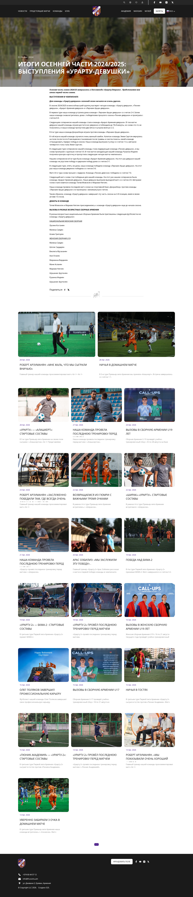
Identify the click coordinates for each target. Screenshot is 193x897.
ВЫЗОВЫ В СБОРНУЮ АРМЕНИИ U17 (96, 690)
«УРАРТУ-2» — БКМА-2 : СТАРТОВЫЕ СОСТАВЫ (42, 626)
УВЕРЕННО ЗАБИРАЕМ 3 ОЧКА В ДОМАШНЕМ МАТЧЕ (40, 822)
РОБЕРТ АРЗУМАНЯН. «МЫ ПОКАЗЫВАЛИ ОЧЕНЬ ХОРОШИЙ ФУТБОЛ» (147, 757)
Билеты (159, 11)
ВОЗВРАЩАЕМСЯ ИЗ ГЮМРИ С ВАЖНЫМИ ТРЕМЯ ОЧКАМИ (92, 497)
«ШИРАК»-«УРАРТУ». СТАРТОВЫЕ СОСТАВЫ (146, 497)
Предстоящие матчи (40, 11)
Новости (22, 11)
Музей (148, 11)
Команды (57, 11)
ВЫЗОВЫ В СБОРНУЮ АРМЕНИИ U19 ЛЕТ (149, 431)
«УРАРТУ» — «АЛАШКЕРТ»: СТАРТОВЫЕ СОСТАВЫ (36, 431)
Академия (126, 11)
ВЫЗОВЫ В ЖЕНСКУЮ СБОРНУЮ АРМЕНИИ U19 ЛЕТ (146, 626)
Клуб (67, 11)
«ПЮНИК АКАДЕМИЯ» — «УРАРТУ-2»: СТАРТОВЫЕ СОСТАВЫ (43, 757)
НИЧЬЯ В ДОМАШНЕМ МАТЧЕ (118, 365)
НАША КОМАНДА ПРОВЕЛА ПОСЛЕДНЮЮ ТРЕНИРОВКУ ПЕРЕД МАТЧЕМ (95, 432)
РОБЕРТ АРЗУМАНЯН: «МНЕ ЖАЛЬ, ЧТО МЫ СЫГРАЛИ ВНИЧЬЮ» (53, 366)
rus (171, 11)
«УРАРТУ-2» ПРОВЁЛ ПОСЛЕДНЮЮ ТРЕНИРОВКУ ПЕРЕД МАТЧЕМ (95, 626)
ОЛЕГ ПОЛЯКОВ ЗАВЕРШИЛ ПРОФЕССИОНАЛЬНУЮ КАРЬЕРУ (40, 691)
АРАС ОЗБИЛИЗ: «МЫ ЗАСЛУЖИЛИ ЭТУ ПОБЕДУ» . (95, 562)
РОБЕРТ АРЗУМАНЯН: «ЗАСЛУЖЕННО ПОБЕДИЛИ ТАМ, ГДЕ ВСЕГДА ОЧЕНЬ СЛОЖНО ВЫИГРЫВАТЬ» (43, 497)
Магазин (138, 11)
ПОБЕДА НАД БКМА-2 (139, 560)
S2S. (47, 887)
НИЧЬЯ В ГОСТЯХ (137, 690)
